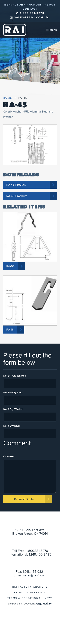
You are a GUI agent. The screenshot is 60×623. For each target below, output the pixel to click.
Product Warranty (30, 592)
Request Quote (24, 499)
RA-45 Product (16, 184)
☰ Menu (51, 30)
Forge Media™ (44, 603)
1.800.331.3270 (32, 13)
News (48, 598)
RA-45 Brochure (16, 196)
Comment (8, 456)
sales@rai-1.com (28, 17)
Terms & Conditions (23, 598)
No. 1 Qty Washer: (13, 409)
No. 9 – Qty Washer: (14, 375)
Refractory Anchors (23, 4)
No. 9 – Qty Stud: (13, 392)
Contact (30, 8)
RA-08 (10, 266)
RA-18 (10, 329)
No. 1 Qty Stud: (11, 425)
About (50, 4)
